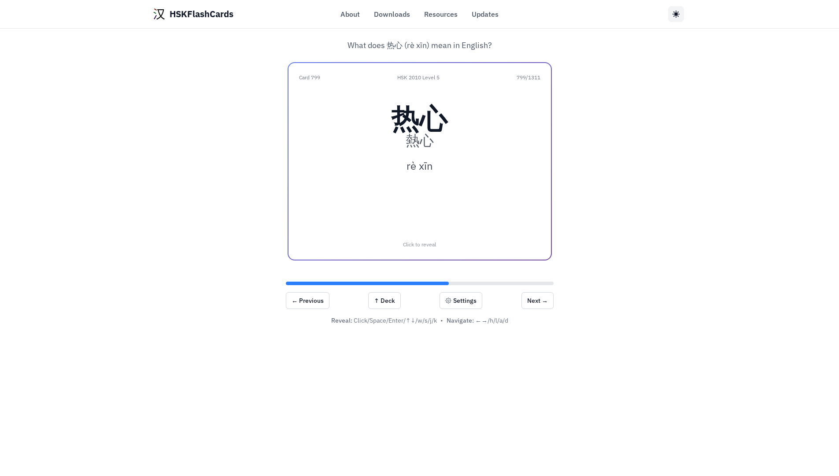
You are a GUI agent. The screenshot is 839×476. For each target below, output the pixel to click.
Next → (537, 301)
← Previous (308, 301)
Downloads (392, 14)
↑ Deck (384, 301)
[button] (420, 161)
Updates (485, 14)
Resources (441, 14)
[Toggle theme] (676, 14)
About (350, 14)
